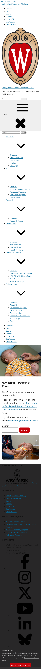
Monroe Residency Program (17, 532)
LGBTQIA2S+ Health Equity (21, 276)
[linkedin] (25, 631)
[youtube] (25, 615)
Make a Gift (10, 19)
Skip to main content (8, 1)
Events (9, 14)
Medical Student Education (20, 189)
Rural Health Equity (17, 281)
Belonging (14, 166)
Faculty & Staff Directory (16, 495)
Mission (13, 163)
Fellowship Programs (18, 195)
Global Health (15, 197)
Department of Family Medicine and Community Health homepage (20, 406)
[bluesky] (25, 646)
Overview (13, 155)
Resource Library (16, 313)
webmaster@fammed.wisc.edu (23, 420)
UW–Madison (15, 4)
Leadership (14, 160)
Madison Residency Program (17, 529)
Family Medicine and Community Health (18, 88)
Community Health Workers (21, 273)
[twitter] (25, 599)
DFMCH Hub (11, 24)
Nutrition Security (17, 279)
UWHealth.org (15, 247)
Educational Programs (18, 308)
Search (24, 429)
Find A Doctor (15, 244)
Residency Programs (18, 192)
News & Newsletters (14, 498)
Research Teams (16, 221)
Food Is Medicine (16, 250)
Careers (9, 16)
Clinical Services (16, 310)
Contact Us (10, 22)
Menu (5, 114)
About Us (14, 305)
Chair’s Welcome (16, 158)
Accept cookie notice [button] (20, 665)
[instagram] (25, 584)
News (8, 11)
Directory (9, 8)
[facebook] (25, 568)
